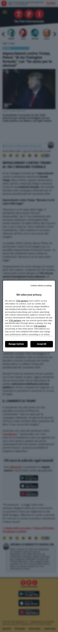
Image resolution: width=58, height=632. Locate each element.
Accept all (41, 344)
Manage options (16, 344)
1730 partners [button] (22, 301)
